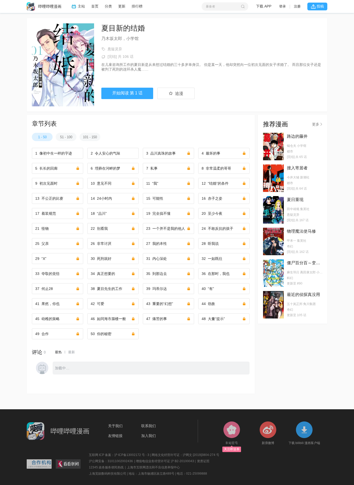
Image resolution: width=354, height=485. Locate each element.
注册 (297, 6)
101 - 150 (90, 137)
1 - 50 (42, 137)
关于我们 (115, 426)
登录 (282, 6)
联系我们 (148, 426)
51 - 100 (66, 137)
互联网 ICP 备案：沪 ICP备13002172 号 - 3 (119, 455)
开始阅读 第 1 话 (127, 93)
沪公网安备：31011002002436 (111, 461)
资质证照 (203, 461)
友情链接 (115, 436)
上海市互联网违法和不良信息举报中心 (153, 467)
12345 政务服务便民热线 (106, 467)
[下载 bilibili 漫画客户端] (304, 431)
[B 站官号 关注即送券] (231, 431)
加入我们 (148, 436)
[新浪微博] (268, 431)
